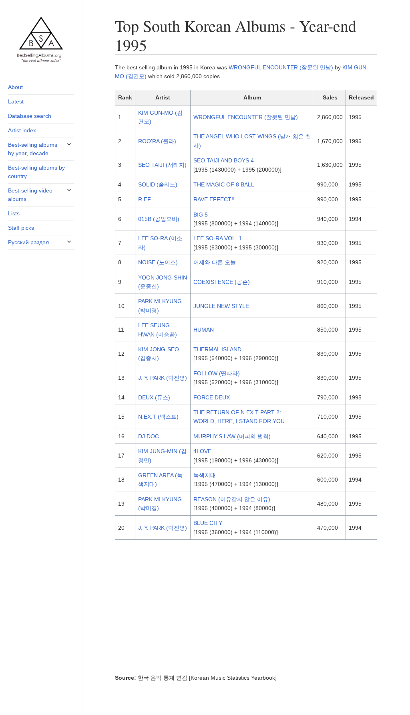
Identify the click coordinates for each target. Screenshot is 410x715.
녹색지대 (204, 475)
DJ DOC (148, 436)
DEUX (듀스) (154, 397)
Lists (14, 213)
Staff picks (21, 228)
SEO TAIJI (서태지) (162, 165)
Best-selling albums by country (36, 171)
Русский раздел (28, 242)
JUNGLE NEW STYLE (221, 306)
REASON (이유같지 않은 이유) (231, 499)
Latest (16, 101)
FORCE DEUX (211, 397)
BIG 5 (200, 214)
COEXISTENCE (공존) (221, 282)
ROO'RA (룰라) (157, 141)
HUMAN (203, 329)
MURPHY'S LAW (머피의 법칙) (232, 436)
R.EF (144, 199)
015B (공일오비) (158, 219)
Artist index (22, 130)
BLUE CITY (207, 523)
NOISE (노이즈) (158, 262)
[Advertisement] (246, 609)
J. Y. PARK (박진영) (162, 378)
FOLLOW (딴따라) (216, 373)
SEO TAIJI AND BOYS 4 (223, 160)
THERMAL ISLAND (218, 349)
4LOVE (202, 451)
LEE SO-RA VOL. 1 (217, 238)
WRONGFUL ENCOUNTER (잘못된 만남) (281, 67)
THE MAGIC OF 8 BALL (223, 184)
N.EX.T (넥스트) (158, 416)
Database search (29, 116)
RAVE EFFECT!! (214, 199)
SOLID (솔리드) (157, 184)
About (15, 87)
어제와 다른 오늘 (214, 262)
